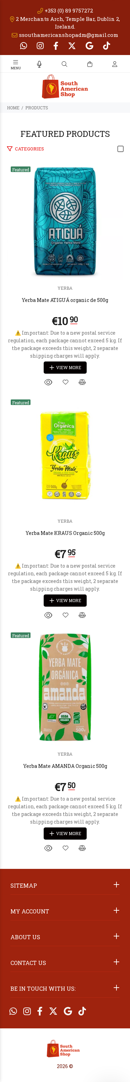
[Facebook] (56, 45)
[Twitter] (72, 45)
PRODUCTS (36, 107)
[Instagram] (40, 45)
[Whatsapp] (24, 45)
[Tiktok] (106, 45)
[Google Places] (89, 45)
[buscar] (108, 64)
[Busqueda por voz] (39, 64)
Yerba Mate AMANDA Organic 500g (65, 766)
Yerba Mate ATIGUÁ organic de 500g (65, 300)
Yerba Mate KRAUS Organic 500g (65, 533)
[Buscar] (64, 64)
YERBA (65, 288)
